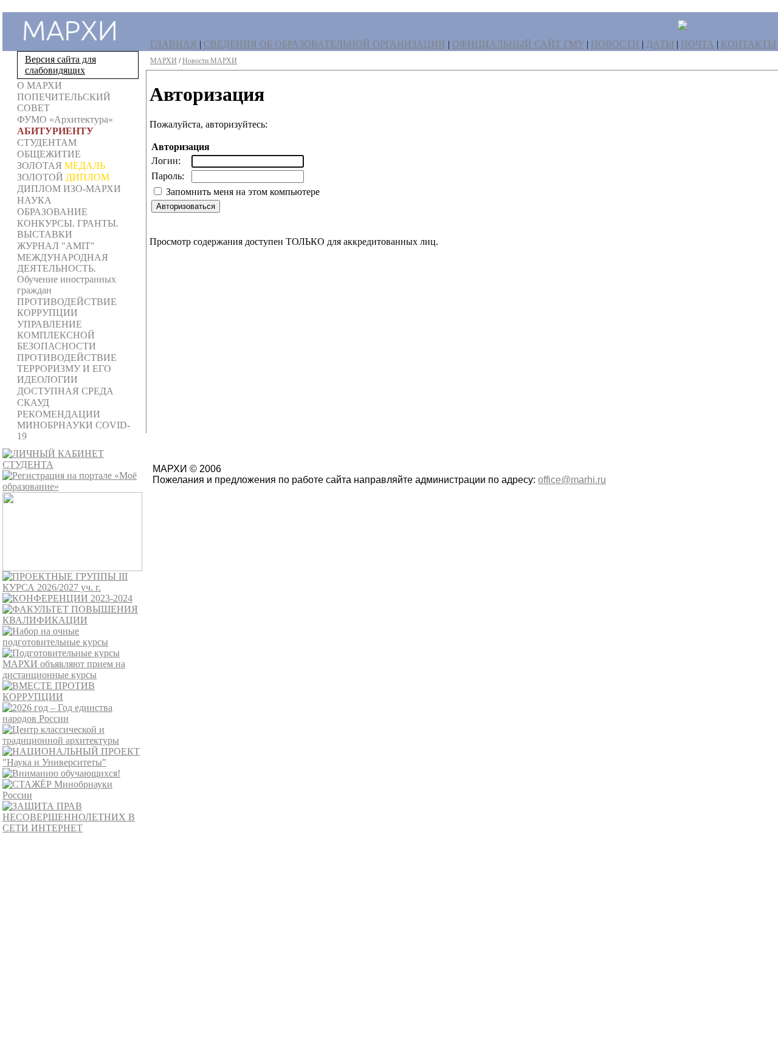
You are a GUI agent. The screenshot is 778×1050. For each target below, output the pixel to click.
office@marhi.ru (572, 480)
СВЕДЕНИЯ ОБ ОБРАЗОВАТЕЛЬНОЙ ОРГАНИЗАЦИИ (325, 44)
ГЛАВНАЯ (173, 44)
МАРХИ (163, 61)
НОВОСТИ (615, 44)
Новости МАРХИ (209, 61)
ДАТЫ (660, 44)
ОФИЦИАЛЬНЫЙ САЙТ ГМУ (518, 44)
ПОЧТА (697, 44)
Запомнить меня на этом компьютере (242, 192)
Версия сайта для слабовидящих (60, 64)
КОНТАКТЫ (748, 44)
